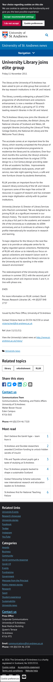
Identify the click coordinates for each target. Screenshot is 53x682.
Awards (5, 547)
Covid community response (15, 559)
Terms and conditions (12, 670)
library (8, 368)
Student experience (11, 597)
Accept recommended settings (19, 16)
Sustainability (8, 601)
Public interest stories (12, 584)
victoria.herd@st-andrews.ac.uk (17, 323)
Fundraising (8, 572)
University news (12, 350)
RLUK (38, 368)
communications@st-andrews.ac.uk (26, 643)
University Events (10, 511)
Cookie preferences (33, 23)
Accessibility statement (29, 667)
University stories (10, 520)
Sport (4, 592)
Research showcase (11, 516)
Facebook (6, 524)
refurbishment (23, 368)
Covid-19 (6, 563)
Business (6, 551)
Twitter (5, 528)
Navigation (24, 53)
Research (6, 588)
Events (5, 568)
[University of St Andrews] (15, 35)
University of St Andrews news (24, 45)
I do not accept (11, 23)
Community (7, 555)
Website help (31, 670)
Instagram (7, 532)
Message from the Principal (15, 580)
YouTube (6, 536)
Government (8, 576)
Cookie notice (8, 667)
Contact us (9, 392)
